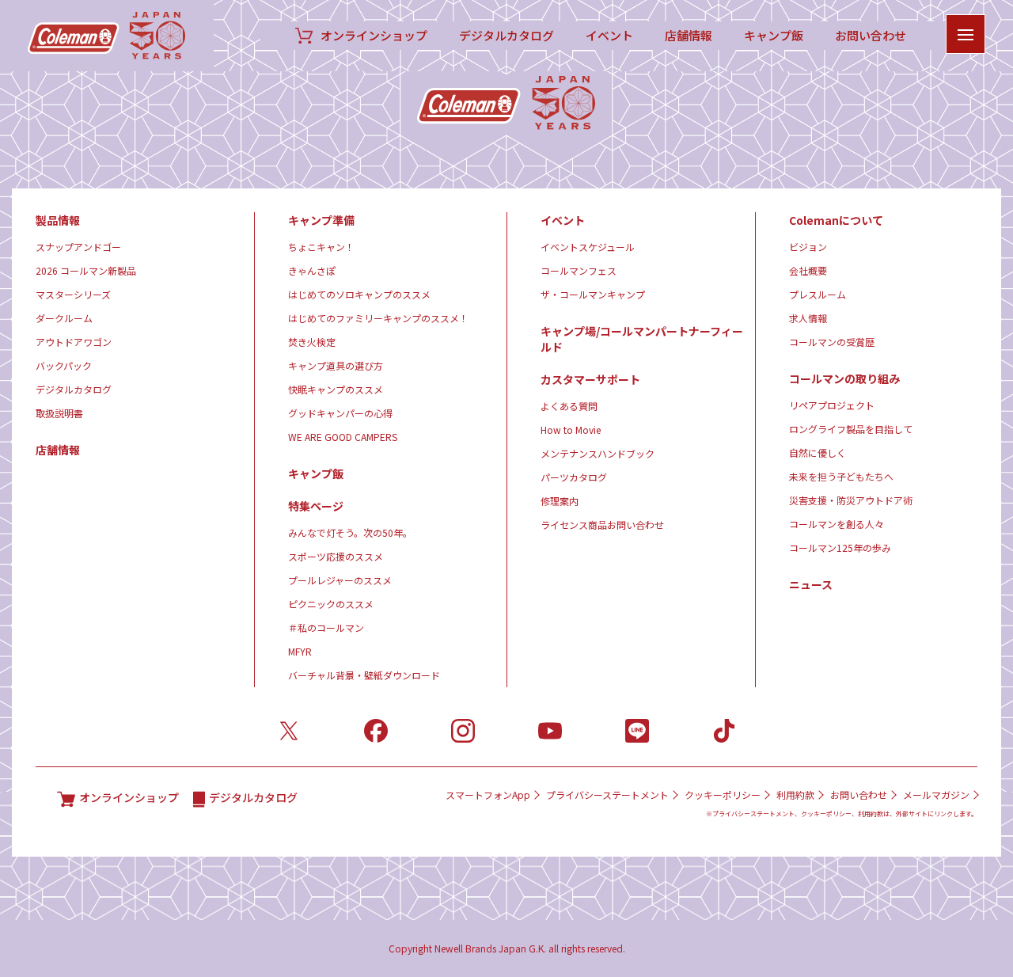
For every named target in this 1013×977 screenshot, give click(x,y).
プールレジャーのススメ (340, 580)
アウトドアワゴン (74, 341)
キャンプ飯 (773, 36)
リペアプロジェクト (832, 405)
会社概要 (808, 270)
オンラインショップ (374, 36)
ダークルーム (64, 318)
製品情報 (58, 220)
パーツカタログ (574, 477)
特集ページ (315, 506)
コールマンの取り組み (844, 378)
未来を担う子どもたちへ (841, 476)
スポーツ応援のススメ (335, 556)
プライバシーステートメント (607, 795)
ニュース (811, 584)
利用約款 (795, 795)
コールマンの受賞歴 (832, 341)
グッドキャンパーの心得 (340, 413)
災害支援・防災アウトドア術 (850, 500)
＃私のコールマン (326, 627)
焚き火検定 (312, 341)
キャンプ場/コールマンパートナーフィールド (642, 339)
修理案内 (560, 501)
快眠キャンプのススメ (335, 389)
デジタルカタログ (506, 36)
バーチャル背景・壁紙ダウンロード (364, 675)
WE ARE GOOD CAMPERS (342, 436)
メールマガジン (936, 795)
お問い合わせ (870, 36)
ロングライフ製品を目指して (850, 428)
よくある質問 (569, 405)
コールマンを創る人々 (836, 523)
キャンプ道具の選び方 (335, 365)
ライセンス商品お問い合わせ (602, 524)
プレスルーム (817, 294)
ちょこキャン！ (321, 246)
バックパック (64, 365)
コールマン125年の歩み (840, 547)
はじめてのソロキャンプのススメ (359, 294)
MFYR (300, 651)
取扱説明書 (59, 413)
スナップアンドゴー (78, 246)
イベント (609, 36)
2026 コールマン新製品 (86, 270)
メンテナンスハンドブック (597, 453)
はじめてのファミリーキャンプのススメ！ (378, 318)
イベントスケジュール (588, 246)
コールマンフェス (579, 270)
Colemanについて (836, 220)
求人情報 (808, 318)
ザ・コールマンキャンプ (593, 294)
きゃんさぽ (312, 270)
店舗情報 (688, 36)
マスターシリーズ (73, 294)
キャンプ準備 (321, 220)
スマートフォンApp (488, 795)
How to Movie (571, 429)
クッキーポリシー (723, 795)
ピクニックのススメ (331, 603)
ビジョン (808, 246)
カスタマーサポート (590, 379)
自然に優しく (817, 452)
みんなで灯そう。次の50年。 (350, 532)
